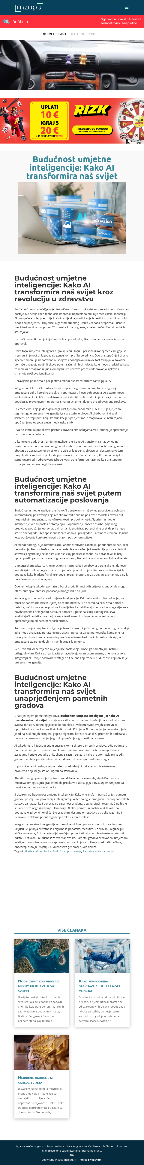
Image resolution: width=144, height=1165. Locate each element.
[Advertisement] (72, 895)
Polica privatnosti (91, 1159)
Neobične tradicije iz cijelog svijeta (35, 1080)
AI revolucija (43, 851)
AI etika (29, 851)
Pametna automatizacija (98, 851)
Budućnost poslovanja (66, 851)
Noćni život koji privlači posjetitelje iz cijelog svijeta (38, 985)
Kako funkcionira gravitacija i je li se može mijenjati (99, 985)
